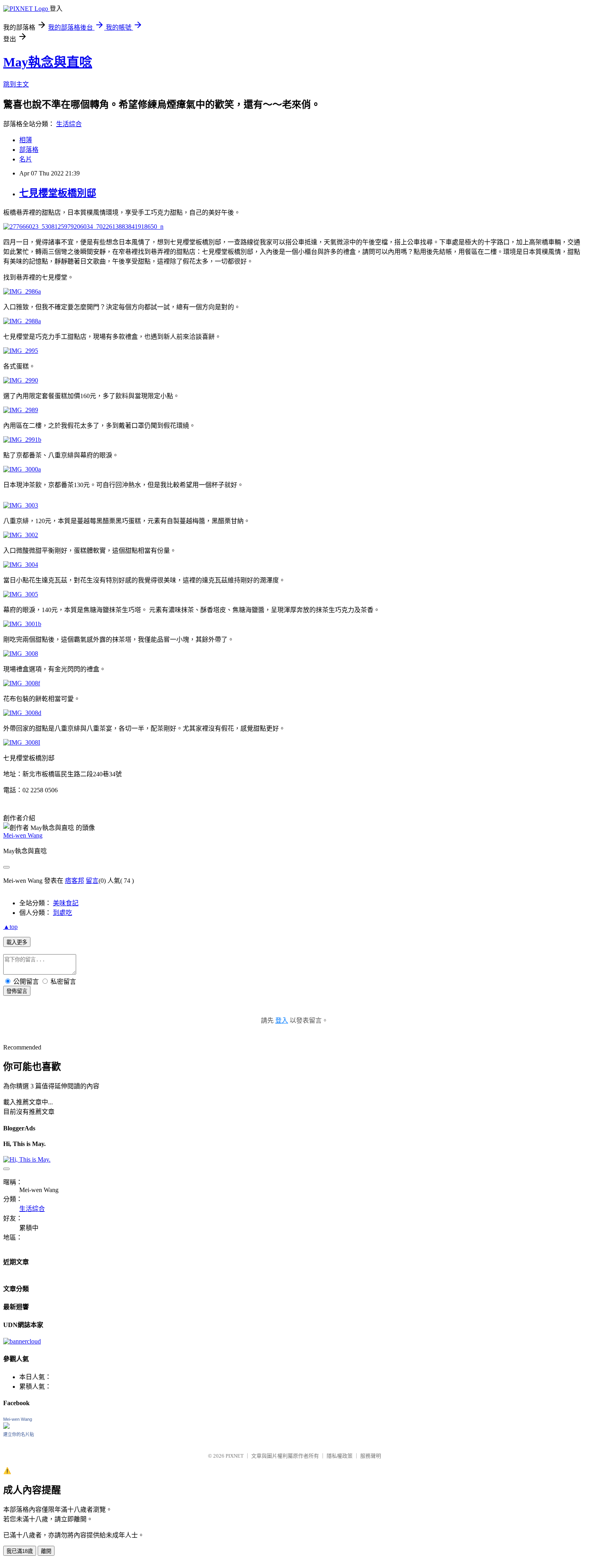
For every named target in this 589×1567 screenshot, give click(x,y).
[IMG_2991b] (22, 439)
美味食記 (66, 903)
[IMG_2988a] (22, 321)
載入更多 (16, 942)
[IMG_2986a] (22, 291)
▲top (10, 926)
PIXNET (235, 1456)
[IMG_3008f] (21, 683)
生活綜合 (69, 124)
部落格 (28, 149)
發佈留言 (16, 991)
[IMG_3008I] (21, 742)
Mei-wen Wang (22, 835)
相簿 (25, 140)
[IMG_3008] (20, 653)
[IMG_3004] (20, 564)
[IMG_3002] (20, 535)
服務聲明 (370, 1456)
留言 (92, 880)
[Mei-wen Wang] (6, 1426)
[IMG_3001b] (22, 623)
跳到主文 (16, 84)
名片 (25, 159)
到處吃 (62, 912)
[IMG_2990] (20, 380)
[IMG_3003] (20, 505)
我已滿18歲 (19, 1551)
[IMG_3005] (20, 594)
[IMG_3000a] (22, 469)
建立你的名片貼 (18, 1434)
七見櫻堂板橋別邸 (57, 193)
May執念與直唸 (47, 62)
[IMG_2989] (20, 410)
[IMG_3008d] (22, 712)
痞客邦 (74, 880)
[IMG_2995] (20, 350)
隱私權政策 (340, 1456)
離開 (46, 1551)
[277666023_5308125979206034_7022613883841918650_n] (83, 226)
